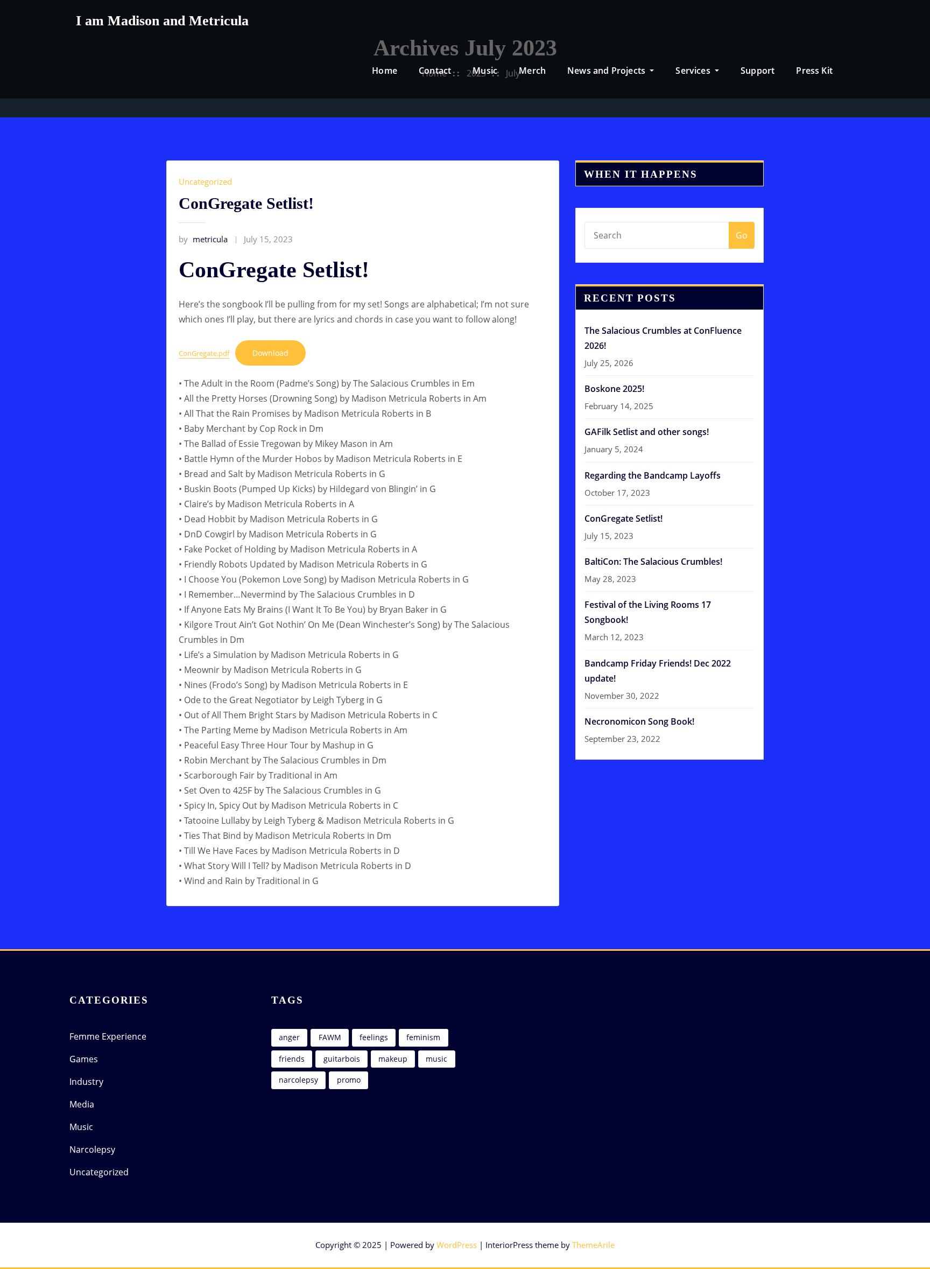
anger (289, 1037)
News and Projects (607, 70)
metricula (203, 239)
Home (384, 70)
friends (292, 1059)
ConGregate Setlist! (246, 203)
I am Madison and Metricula (162, 21)
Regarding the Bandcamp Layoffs (652, 475)
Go (742, 235)
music (436, 1059)
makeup (392, 1059)
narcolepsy (298, 1080)
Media (81, 1104)
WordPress (456, 1244)
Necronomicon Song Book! (639, 721)
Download (270, 353)
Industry (86, 1082)
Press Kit (814, 70)
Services (694, 70)
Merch (532, 70)
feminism (423, 1037)
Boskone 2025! (614, 389)
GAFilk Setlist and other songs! (646, 432)
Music (485, 70)
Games (83, 1059)
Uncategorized (205, 181)
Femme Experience (107, 1036)
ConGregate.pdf (204, 353)
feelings (374, 1037)
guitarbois (341, 1059)
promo (349, 1080)
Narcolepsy (92, 1149)
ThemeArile (593, 1244)
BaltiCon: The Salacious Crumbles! (653, 561)
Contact (435, 70)
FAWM (330, 1037)
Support (757, 70)
